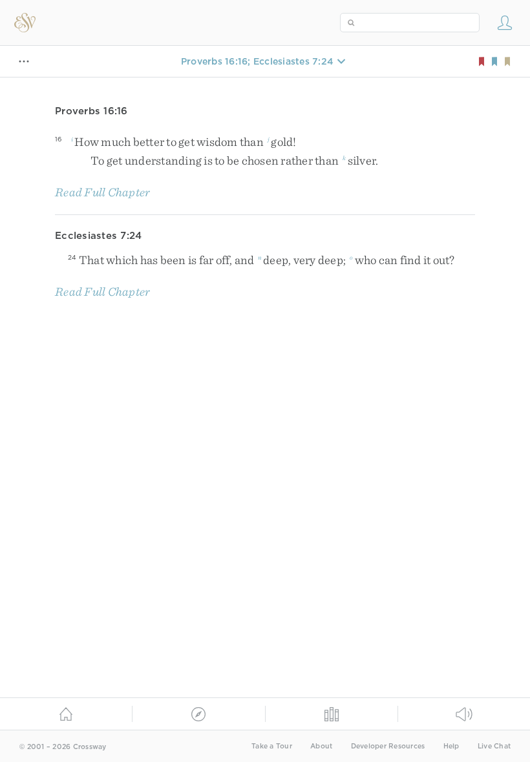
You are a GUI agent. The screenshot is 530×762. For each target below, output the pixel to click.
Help (451, 746)
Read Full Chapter (102, 192)
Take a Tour (271, 746)
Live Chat (494, 746)
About (321, 746)
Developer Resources (388, 746)
